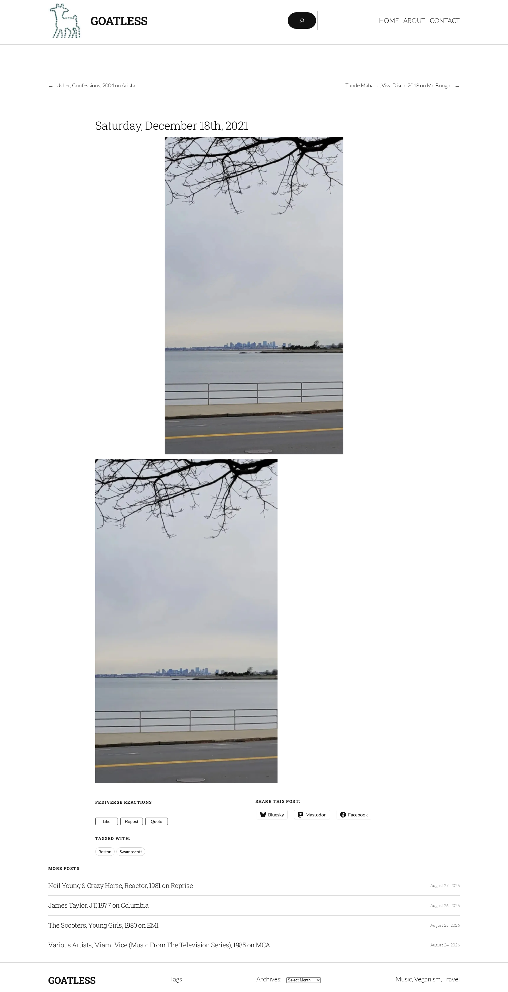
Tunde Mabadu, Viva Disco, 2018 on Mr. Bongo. (398, 85)
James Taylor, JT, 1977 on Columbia (98, 905)
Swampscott (131, 851)
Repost (131, 821)
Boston (104, 851)
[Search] (302, 20)
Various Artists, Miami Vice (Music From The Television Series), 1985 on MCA (159, 945)
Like (107, 821)
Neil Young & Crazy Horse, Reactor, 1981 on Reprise (120, 885)
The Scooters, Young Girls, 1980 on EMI (103, 925)
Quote (156, 821)
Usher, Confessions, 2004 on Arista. (96, 85)
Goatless (119, 20)
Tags (176, 979)
